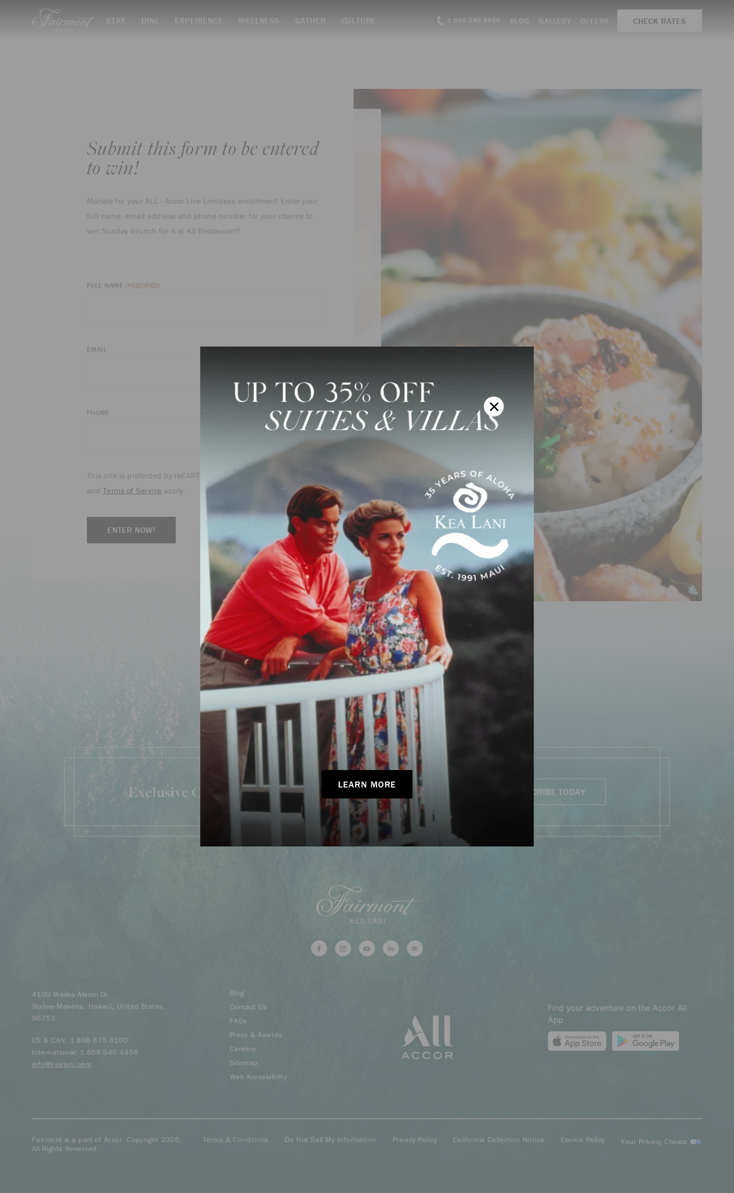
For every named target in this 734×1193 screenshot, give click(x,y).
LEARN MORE (367, 784)
